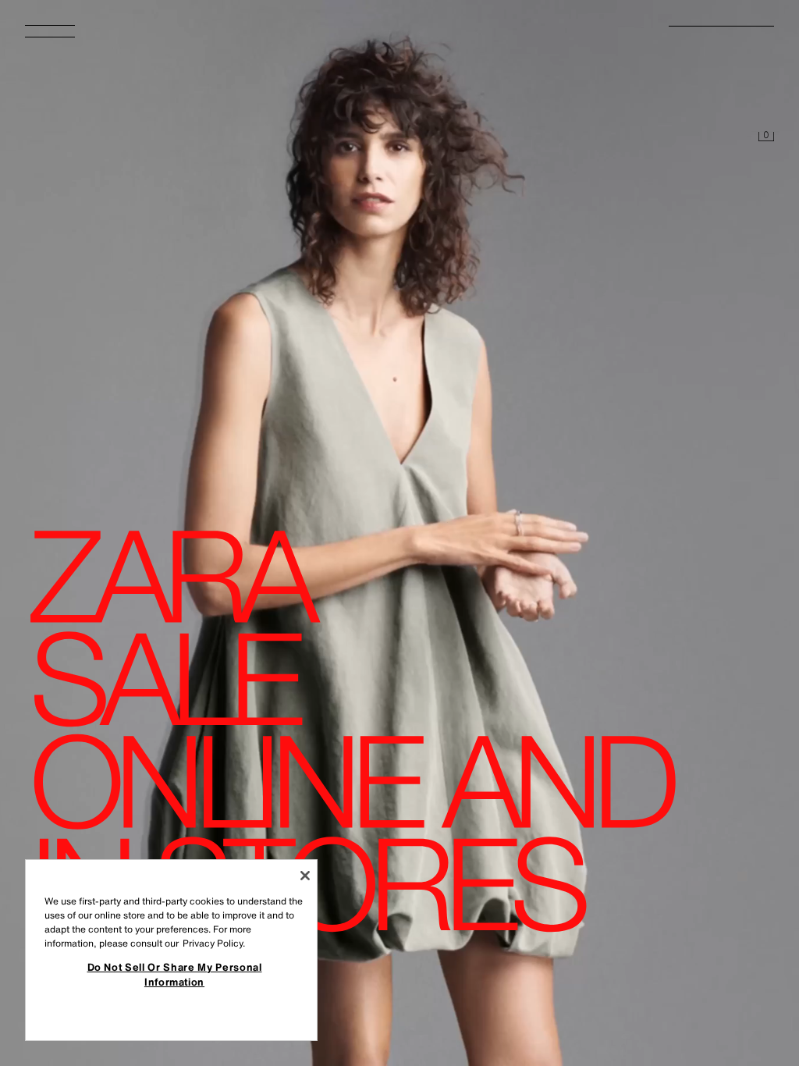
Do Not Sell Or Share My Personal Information (174, 974)
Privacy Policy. (214, 943)
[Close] (305, 875)
